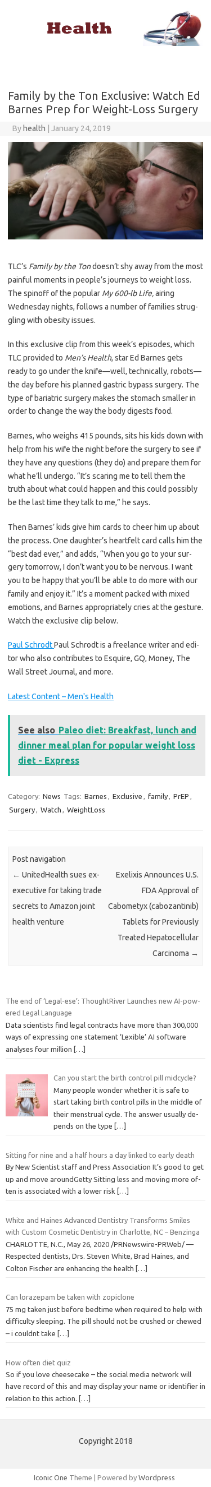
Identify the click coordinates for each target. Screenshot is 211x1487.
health (34, 128)
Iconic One (51, 1477)
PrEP (181, 796)
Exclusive (127, 796)
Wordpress (156, 1477)
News (52, 796)
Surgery (22, 810)
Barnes (95, 796)
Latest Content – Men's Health (61, 696)
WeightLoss (86, 810)
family (158, 796)
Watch (51, 810)
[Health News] (105, 43)
